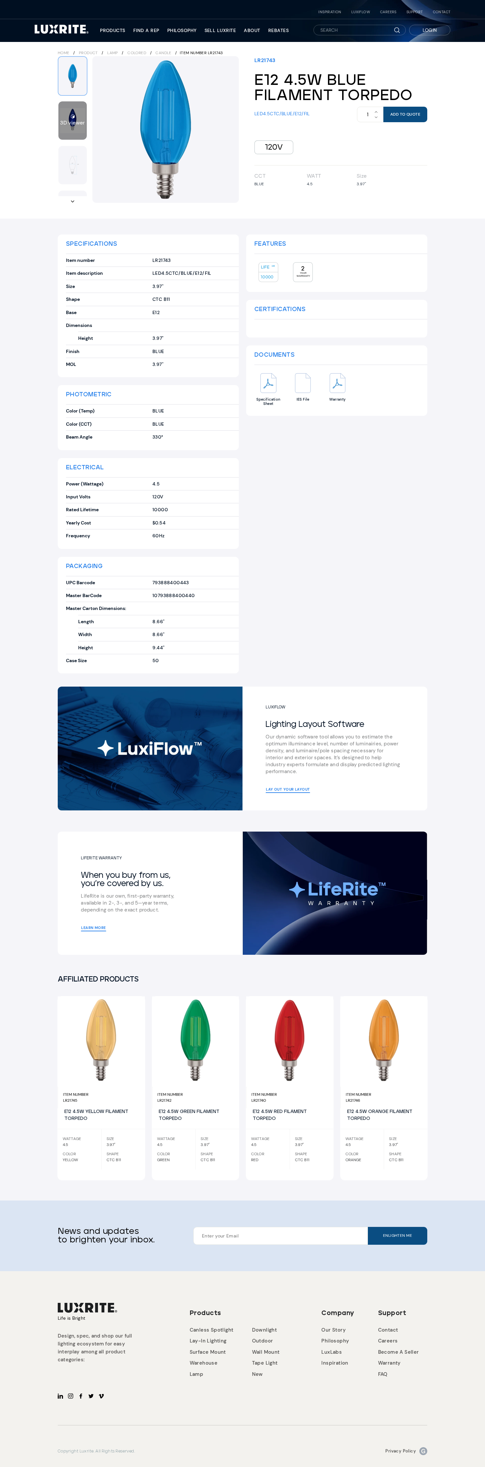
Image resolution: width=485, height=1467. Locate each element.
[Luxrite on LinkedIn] (60, 1396)
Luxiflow (360, 12)
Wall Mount (266, 1352)
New (257, 1374)
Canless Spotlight (212, 1330)
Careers (388, 12)
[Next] (230, 129)
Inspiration (329, 12)
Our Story (333, 1330)
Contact (442, 12)
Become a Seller (398, 1352)
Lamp (113, 52)
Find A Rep (146, 30)
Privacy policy (400, 1451)
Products (112, 30)
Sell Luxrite (220, 30)
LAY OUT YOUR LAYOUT (288, 789)
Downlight (264, 1330)
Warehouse (204, 1363)
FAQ (383, 1374)
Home (64, 52)
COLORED (137, 52)
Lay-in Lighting (208, 1341)
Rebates (278, 30)
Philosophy (182, 30)
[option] (165, 129)
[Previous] (102, 129)
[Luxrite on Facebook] (80, 1396)
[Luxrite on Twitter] (91, 1396)
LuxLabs (331, 1352)
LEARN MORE (93, 927)
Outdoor (262, 1341)
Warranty (389, 1363)
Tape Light (265, 1363)
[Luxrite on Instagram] (70, 1396)
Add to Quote (405, 114)
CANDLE (164, 52)
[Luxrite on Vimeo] (101, 1396)
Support (414, 12)
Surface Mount (208, 1352)
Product (88, 52)
